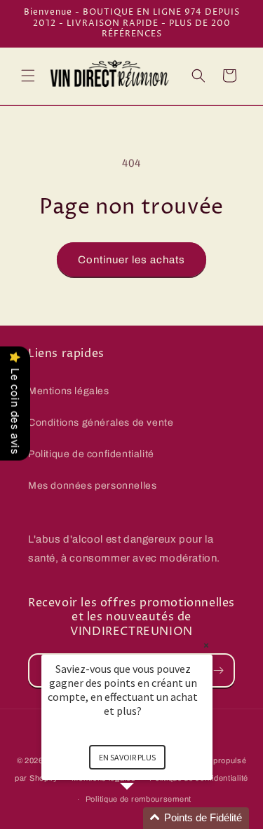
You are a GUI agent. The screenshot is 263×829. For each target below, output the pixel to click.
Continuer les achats (131, 259)
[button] (28, 75)
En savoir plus (127, 757)
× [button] (206, 645)
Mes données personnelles (92, 485)
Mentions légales (68, 391)
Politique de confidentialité (91, 454)
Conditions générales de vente (100, 422)
